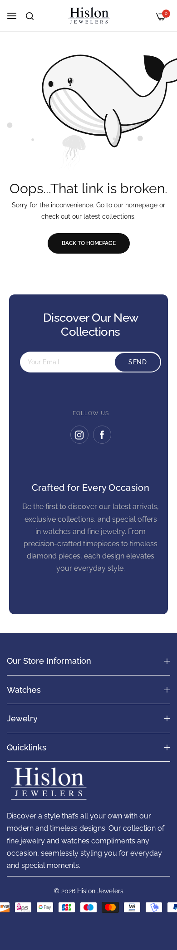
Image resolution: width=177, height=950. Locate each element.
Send (137, 362)
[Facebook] (102, 435)
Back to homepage (89, 243)
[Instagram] (79, 435)
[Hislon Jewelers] (88, 15)
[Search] (30, 16)
